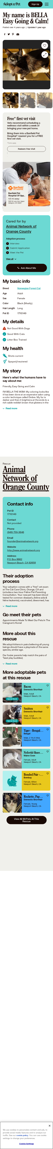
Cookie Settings (26, 1144)
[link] (5, 34)
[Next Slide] (47, 65)
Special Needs (12, 699)
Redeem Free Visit (26, 149)
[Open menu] (46, 4)
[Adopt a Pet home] (11, 4)
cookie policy (22, 1135)
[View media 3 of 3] (44, 100)
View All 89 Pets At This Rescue (26, 820)
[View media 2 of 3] (27, 100)
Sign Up (35, 4)
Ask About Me (28, 268)
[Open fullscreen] (44, 54)
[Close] (49, 1126)
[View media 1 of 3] (11, 100)
